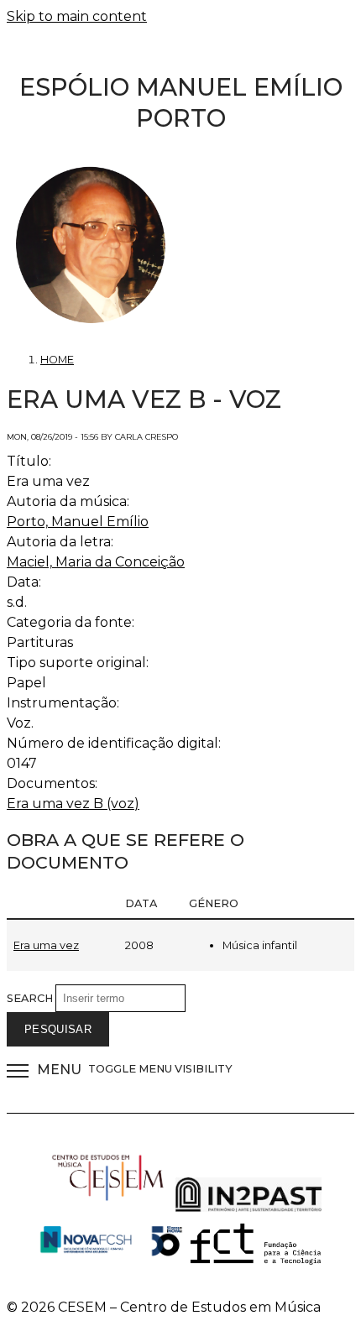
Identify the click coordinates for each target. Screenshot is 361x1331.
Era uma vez (46, 945)
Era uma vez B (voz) (73, 804)
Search (31, 998)
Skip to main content (77, 16)
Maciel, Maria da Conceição (96, 562)
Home (57, 359)
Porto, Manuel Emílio (78, 522)
